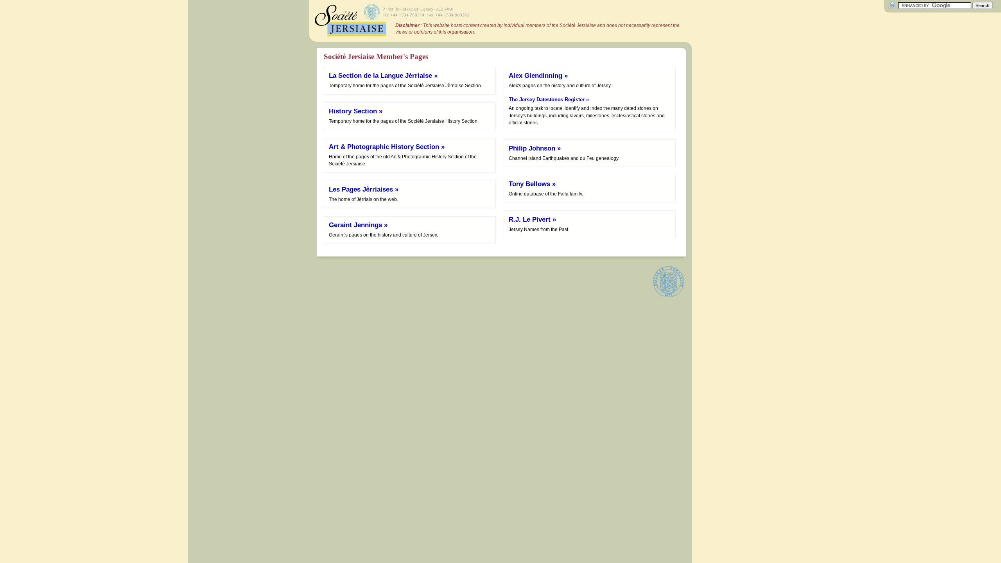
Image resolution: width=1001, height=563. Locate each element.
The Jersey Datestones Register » (549, 99)
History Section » (355, 111)
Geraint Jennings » (358, 225)
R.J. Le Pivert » (532, 219)
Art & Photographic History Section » (387, 147)
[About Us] (668, 281)
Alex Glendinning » (538, 75)
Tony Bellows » (532, 184)
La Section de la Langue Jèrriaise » (383, 75)
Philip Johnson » (535, 148)
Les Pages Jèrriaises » (363, 189)
